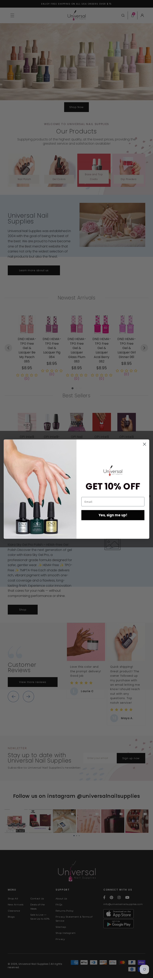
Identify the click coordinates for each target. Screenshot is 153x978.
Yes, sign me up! (113, 515)
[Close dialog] (144, 444)
